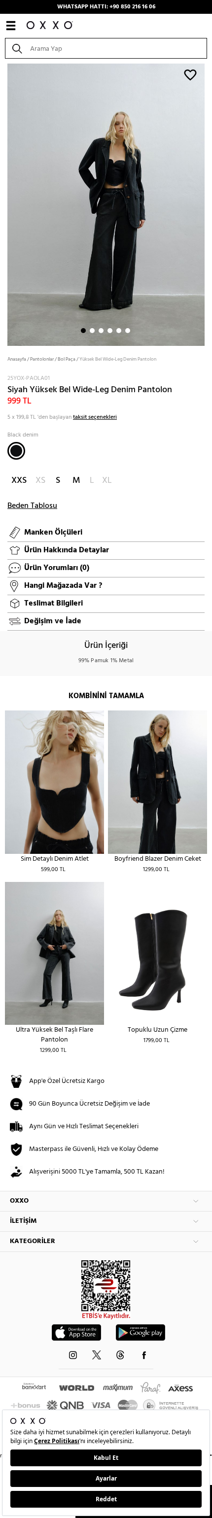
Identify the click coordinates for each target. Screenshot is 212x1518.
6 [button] (127, 330)
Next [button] (5, 204)
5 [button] (118, 330)
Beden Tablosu (32, 506)
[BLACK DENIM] (16, 451)
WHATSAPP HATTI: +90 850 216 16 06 (106, 7)
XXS (19, 480)
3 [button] (101, 330)
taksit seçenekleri (95, 417)
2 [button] (92, 330)
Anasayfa (16, 359)
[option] (106, 204)
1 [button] (83, 330)
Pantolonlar (42, 359)
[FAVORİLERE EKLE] (190, 74)
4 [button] (109, 330)
